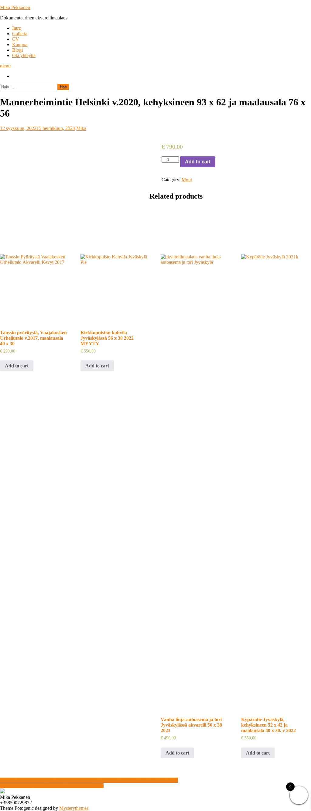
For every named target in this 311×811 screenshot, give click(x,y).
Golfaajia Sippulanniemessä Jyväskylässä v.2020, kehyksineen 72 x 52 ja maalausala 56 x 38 (89, 780)
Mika (81, 128)
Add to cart (197, 161)
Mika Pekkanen (15, 7)
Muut (187, 179)
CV (15, 39)
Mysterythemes (73, 808)
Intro (16, 28)
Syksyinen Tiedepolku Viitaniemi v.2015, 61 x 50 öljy (52, 785)
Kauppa (19, 44)
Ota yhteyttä (24, 55)
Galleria (19, 33)
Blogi (17, 50)
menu (5, 65)
